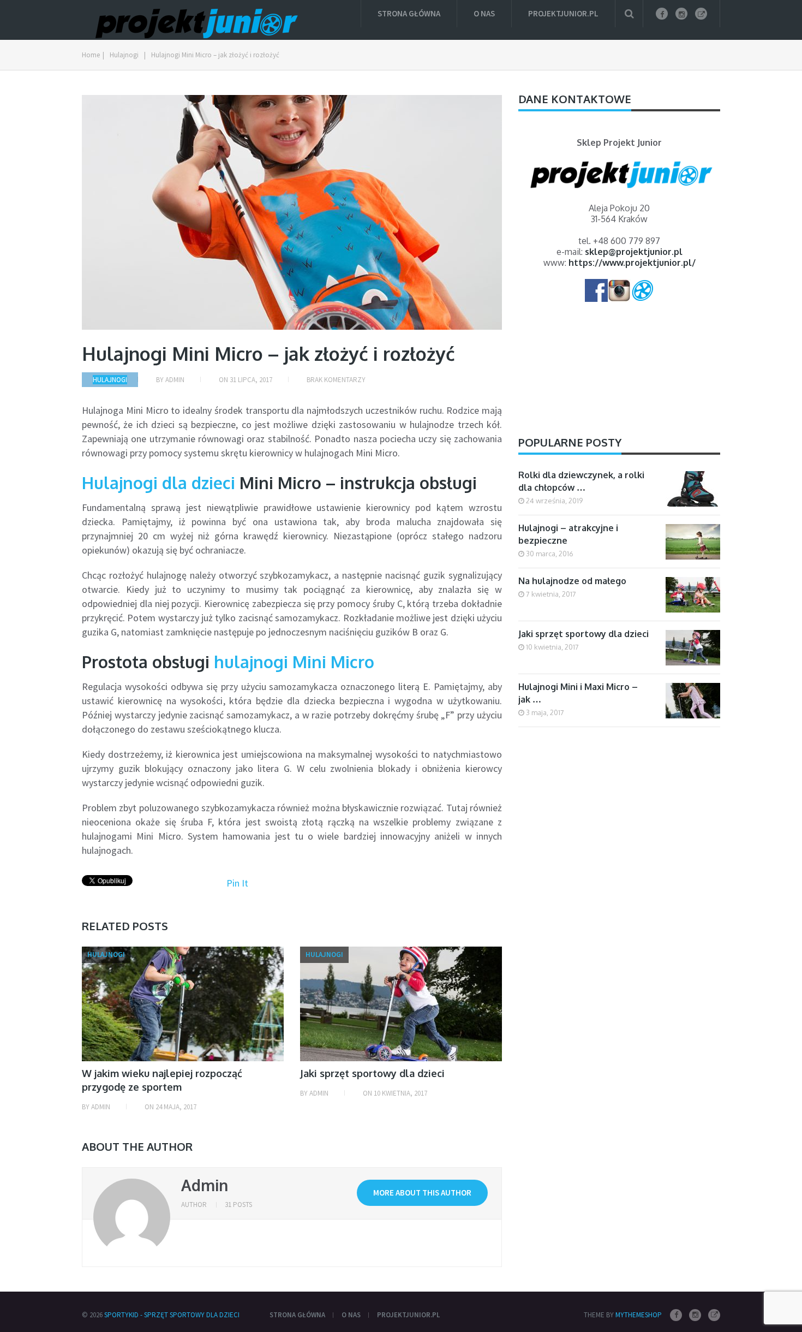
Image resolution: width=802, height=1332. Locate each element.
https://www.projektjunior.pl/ (632, 262)
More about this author (422, 1192)
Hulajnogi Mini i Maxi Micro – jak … (578, 693)
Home (91, 55)
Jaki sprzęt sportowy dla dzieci (372, 1073)
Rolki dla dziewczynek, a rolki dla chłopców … (581, 481)
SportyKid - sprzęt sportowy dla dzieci (172, 1314)
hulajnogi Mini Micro (294, 661)
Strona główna (409, 13)
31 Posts (238, 1204)
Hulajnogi (124, 55)
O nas (484, 13)
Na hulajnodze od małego (572, 580)
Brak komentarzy (336, 379)
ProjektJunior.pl (563, 13)
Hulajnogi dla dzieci (158, 482)
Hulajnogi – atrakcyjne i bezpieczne (568, 534)
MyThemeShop (638, 1314)
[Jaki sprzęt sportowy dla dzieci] (401, 1004)
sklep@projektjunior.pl (634, 251)
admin (174, 379)
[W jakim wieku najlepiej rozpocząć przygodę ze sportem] (183, 1004)
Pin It (237, 883)
